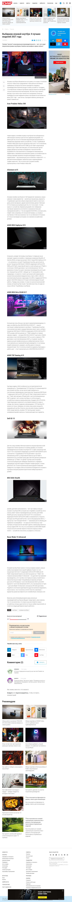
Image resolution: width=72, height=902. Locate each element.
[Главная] (2, 29)
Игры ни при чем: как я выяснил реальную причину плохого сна (35, 20)
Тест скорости (6, 887)
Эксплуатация (29, 856)
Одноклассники (29, 649)
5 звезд (40, 40)
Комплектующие (6, 860)
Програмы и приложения (32, 871)
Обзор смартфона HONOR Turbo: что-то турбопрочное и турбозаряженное (21, 20)
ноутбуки (14, 610)
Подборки (34, 3)
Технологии (50, 3)
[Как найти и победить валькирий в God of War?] (12, 758)
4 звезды (38, 40)
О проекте (28, 880)
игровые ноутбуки (24, 610)
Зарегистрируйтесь (22, 693)
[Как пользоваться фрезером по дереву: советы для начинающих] (36, 798)
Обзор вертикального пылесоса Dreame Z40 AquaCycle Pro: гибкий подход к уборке (63, 20)
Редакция (28, 884)
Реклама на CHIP (52, 94)
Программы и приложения (8, 871)
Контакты (67, 94)
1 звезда (32, 40)
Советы (28, 3)
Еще (56, 3)
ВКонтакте (42, 649)
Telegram (14, 649)
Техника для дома (6, 869)
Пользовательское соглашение (33, 885)
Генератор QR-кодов (30, 882)
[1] (8, 619)
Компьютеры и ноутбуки (8, 858)
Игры (3, 877)
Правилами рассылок (35, 637)
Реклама (28, 875)
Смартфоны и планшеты (7, 856)
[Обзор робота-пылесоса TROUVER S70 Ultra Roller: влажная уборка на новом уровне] (12, 712)
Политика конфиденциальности (33, 887)
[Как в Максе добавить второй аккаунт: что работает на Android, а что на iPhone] (36, 735)
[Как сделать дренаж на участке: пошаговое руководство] (36, 781)
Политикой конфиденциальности (18, 638)
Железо (4, 879)
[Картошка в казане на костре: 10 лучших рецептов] (12, 804)
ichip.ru (28, 878)
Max (27, 655)
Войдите (10, 693)
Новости (22, 3)
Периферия (4, 862)
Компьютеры (29, 864)
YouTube (41, 655)
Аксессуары (5, 866)
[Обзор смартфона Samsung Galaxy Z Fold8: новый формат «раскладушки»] (36, 758)
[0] (28, 619)
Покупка (28, 854)
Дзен (13, 655)
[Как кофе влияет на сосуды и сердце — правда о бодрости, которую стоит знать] (12, 781)
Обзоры (15, 3)
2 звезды (34, 40)
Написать (41, 662)
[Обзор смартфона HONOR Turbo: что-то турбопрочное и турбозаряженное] (36, 712)
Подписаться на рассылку (57, 858)
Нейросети (42, 3)
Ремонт (27, 857)
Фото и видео (5, 864)
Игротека (5, 875)
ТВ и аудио (4, 867)
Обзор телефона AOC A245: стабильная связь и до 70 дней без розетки (49, 20)
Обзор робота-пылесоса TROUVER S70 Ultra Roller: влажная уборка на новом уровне (7, 21)
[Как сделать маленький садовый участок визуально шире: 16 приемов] (12, 825)
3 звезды (36, 40)
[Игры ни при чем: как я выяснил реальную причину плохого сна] (12, 735)
